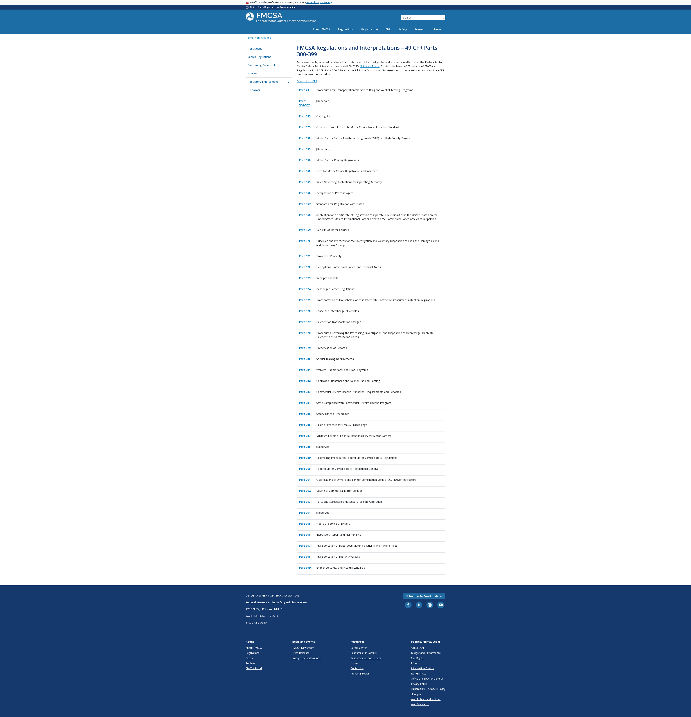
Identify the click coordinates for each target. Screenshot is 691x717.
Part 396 (305, 534)
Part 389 (305, 457)
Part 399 (305, 567)
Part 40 (304, 90)
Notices (252, 73)
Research (420, 29)
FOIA (414, 663)
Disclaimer (254, 90)
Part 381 (305, 370)
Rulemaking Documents (262, 65)
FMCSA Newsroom (303, 647)
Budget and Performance (426, 653)
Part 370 (305, 241)
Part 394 (305, 512)
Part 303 (305, 116)
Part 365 (305, 182)
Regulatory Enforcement (263, 81)
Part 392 (305, 490)
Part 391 (305, 479)
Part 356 (305, 160)
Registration (369, 29)
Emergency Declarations (306, 658)
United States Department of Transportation (272, 7)
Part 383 (305, 392)
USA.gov (416, 694)
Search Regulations (259, 57)
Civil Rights (417, 658)
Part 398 (305, 556)
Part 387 (305, 435)
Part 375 (305, 300)
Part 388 (305, 446)
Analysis (250, 663)
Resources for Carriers (364, 653)
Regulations (346, 29)
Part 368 (305, 215)
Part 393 (305, 501)
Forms (354, 663)
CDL (387, 29)
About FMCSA (321, 29)
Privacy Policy (419, 683)
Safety (402, 29)
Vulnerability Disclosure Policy (428, 689)
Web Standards (420, 704)
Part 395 (305, 523)
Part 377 (305, 322)
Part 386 (305, 424)
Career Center (359, 647)
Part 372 (305, 267)
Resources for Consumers (366, 658)
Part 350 (305, 138)
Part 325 (305, 127)
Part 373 (305, 278)
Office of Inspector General (427, 678)
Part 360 (305, 171)
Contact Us (357, 668)
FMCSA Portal (254, 668)
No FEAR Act (418, 673)
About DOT (417, 647)
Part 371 (305, 256)
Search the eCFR (307, 81)
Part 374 (305, 289)
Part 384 (305, 403)
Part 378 (305, 333)
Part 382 (305, 381)
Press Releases (301, 653)
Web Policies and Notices (426, 699)
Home (250, 37)
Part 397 (305, 545)
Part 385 (305, 414)
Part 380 (305, 359)
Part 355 (305, 149)
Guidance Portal (370, 66)
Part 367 (305, 204)
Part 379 (305, 348)
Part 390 (305, 468)
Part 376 (305, 311)
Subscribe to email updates (424, 596)
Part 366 (305, 193)
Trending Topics (360, 673)
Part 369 (305, 230)
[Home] (282, 18)
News (437, 29)
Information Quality (422, 668)
